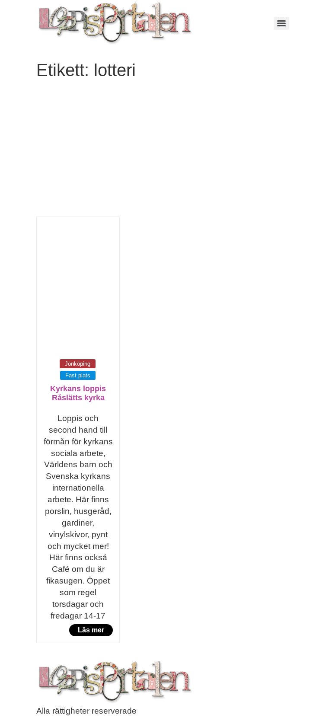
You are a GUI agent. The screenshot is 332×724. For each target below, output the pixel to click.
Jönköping (77, 363)
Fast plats (77, 375)
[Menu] (281, 23)
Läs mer (91, 630)
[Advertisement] (166, 151)
